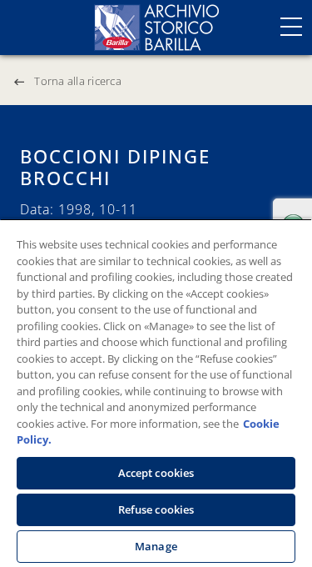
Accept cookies (156, 472)
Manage (156, 546)
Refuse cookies (156, 509)
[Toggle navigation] (291, 26)
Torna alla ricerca (77, 80)
